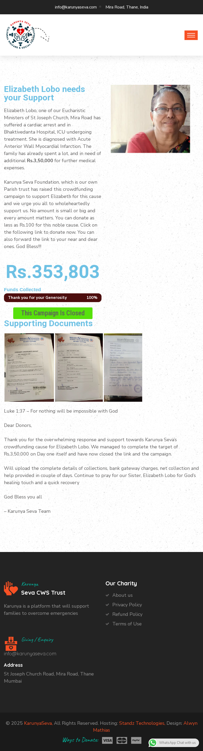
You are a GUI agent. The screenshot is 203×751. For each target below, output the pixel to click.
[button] (53, 313)
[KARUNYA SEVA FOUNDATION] (20, 34)
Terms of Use (127, 624)
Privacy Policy (127, 605)
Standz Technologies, (142, 723)
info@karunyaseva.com (76, 7)
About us (122, 595)
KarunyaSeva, (38, 723)
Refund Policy (127, 614)
